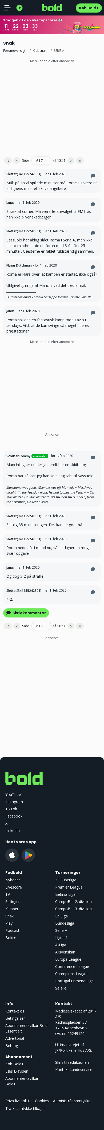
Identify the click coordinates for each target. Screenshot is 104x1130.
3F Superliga (65, 879)
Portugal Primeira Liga (74, 980)
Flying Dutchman (19, 265)
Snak (9, 915)
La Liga (61, 915)
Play (9, 923)
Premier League (69, 887)
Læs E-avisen (16, 1071)
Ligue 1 (61, 937)
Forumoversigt (14, 50)
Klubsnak (39, 50)
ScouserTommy (18, 456)
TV (7, 894)
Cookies (42, 1100)
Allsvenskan (65, 952)
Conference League (72, 966)
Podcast (12, 930)
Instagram (14, 801)
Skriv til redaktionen (72, 1062)
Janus (10, 202)
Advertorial (14, 1038)
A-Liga (60, 944)
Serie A (61, 930)
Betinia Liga (65, 894)
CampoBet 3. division (73, 908)
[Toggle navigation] (7, 7)
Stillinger (12, 901)
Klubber (11, 908)
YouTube (13, 794)
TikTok (11, 808)
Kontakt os (14, 1011)
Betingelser (15, 1018)
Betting (11, 1045)
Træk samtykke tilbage (25, 1108)
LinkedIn (12, 830)
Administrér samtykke (71, 1100)
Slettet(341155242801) (23, 174)
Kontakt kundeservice (73, 1069)
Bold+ (10, 937)
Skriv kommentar (29, 613)
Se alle (60, 988)
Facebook (13, 816)
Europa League (68, 959)
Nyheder (12, 879)
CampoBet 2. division (73, 901)
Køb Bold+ (89, 8)
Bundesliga (64, 923)
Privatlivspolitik (18, 1100)
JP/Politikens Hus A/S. (73, 1050)
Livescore (13, 887)
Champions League (72, 973)
